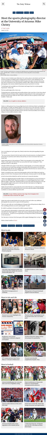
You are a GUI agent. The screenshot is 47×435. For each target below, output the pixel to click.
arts (14, 12)
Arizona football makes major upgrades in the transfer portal (10, 424)
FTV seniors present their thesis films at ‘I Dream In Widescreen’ (11, 358)
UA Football (19, 225)
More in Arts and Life (9, 297)
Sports (31, 12)
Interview (4, 225)
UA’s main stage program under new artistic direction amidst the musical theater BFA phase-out (12, 271)
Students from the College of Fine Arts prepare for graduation (34, 337)
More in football (7, 364)
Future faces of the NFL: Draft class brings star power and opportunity (34, 404)
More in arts (5, 230)
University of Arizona (29, 225)
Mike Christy (44, 69)
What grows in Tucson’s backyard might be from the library (34, 291)
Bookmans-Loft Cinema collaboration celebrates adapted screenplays (11, 338)
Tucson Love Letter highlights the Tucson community (11, 315)
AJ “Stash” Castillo (5, 28)
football (26, 12)
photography (11, 225)
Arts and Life (20, 12)
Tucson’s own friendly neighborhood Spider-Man (32, 358)
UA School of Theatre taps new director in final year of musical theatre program (10, 249)
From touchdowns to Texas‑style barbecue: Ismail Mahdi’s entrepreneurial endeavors (34, 383)
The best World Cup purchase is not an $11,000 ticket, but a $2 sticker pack (34, 316)
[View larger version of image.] (23, 50)
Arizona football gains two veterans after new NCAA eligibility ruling (12, 382)
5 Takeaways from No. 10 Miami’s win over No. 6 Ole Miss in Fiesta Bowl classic (34, 425)
